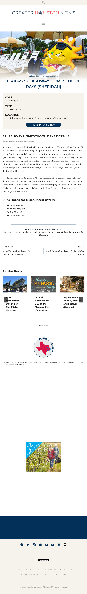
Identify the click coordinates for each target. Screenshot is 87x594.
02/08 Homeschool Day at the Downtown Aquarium (17, 251)
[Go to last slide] (6, 299)
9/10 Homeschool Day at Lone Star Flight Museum (13, 304)
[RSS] (59, 544)
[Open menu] (43, 23)
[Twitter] (28, 544)
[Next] (81, 299)
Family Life (51, 574)
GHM (17, 569)
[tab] (39, 325)
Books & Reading (31, 574)
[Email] (52, 544)
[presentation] (15, 284)
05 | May (32, 76)
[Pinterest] (40, 544)
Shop (63, 574)
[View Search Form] (43, 2)
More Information (43, 125)
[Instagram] (34, 544)
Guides (27, 569)
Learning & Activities (58, 569)
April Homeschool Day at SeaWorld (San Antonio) (65, 251)
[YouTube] (46, 544)
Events (38, 569)
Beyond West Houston (47, 76)
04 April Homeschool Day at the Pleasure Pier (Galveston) (42, 304)
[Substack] (65, 544)
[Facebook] (22, 544)
